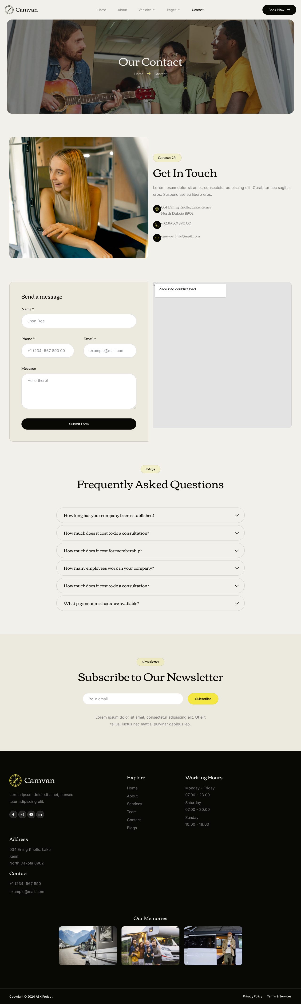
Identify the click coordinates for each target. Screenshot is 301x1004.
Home (101, 10)
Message (28, 368)
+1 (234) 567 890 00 (176, 223)
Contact (198, 10)
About (122, 10)
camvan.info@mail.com (180, 235)
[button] (167, 158)
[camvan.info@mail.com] (157, 238)
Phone (28, 339)
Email (89, 339)
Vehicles (145, 10)
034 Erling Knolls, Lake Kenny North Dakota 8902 (186, 210)
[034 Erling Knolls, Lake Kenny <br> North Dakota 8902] (157, 209)
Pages (172, 10)
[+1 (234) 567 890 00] (157, 225)
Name (27, 309)
